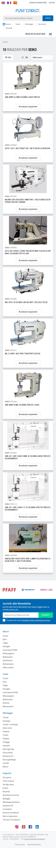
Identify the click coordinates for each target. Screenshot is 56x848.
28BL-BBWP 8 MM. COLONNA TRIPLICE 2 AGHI (22, 405)
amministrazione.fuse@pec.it (34, 839)
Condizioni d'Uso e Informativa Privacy (36, 620)
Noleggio (6, 799)
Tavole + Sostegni (10, 724)
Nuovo (8, 24)
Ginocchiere (8, 753)
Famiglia (6, 646)
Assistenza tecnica (11, 795)
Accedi (52, 3)
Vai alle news (8, 784)
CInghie (6, 738)
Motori (5, 767)
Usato (17, 24)
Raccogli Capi (8, 749)
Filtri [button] (9, 57)
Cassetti (6, 746)
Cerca (48, 18)
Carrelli (6, 763)
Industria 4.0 (8, 756)
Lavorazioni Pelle (10, 650)
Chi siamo (7, 777)
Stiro (5, 639)
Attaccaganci (8, 653)
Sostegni (6, 721)
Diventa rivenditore (38, 3)
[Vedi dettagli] (28, 76)
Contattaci (7, 809)
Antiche (6, 703)
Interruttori (7, 728)
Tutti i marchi (8, 781)
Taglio (5, 643)
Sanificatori (8, 660)
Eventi (5, 788)
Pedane (6, 731)
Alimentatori (8, 664)
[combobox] (28, 18)
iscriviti (46, 615)
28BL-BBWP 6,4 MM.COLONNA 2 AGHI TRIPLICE (22, 97)
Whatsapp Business (11, 802)
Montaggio (29, 24)
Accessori (42, 24)
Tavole (5, 717)
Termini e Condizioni (11, 820)
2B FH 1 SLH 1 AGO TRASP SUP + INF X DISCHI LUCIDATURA (27, 148)
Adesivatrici (8, 657)
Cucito (5, 636)
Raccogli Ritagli (9, 760)
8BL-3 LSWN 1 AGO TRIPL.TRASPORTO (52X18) (22, 354)
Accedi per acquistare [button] (28, 107)
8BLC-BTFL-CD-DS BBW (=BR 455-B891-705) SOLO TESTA (26, 302)
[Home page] (28, 11)
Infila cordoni (8, 667)
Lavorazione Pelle (10, 692)
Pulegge (6, 742)
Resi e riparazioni (10, 816)
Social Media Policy (34, 845)
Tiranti (5, 735)
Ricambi (9, 28)
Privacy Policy (20, 845)
